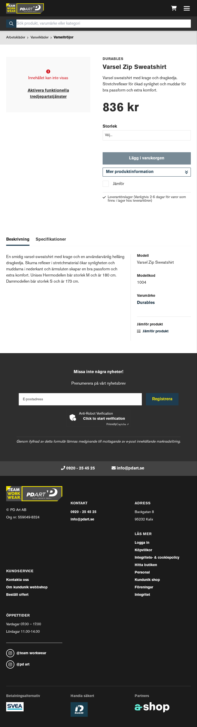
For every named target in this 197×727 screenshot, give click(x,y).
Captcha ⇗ (117, 424)
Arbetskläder (15, 37)
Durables (146, 303)
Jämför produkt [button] (155, 331)
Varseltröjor (63, 37)
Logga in (142, 543)
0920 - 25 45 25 (80, 468)
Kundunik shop (147, 580)
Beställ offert (17, 595)
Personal (142, 572)
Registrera (162, 399)
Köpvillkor (143, 550)
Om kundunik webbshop (26, 587)
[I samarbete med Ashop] (152, 707)
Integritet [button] (142, 595)
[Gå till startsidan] (25, 8)
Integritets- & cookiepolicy (157, 557)
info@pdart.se (130, 468)
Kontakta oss (17, 580)
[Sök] (11, 23)
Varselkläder (39, 37)
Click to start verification (104, 419)
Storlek (110, 126)
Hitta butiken (146, 565)
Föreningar (144, 587)
